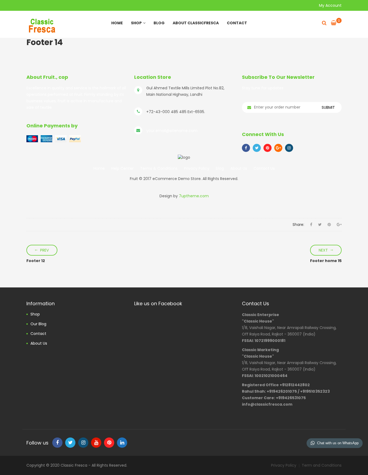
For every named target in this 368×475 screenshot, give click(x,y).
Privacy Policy (196, 168)
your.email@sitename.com (171, 130)
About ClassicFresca (196, 23)
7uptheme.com (194, 196)
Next (323, 250)
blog (220, 168)
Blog (159, 23)
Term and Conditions (322, 465)
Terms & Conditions (159, 168)
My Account (330, 5)
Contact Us (264, 168)
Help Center (122, 168)
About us (38, 343)
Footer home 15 (326, 260)
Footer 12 (35, 260)
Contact (237, 23)
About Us (238, 168)
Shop (136, 23)
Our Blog (38, 324)
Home (117, 23)
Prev (44, 250)
